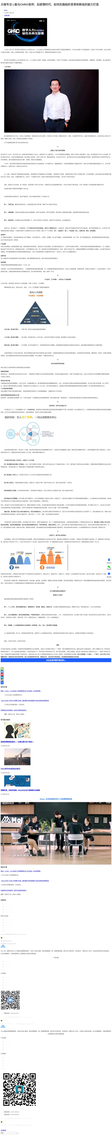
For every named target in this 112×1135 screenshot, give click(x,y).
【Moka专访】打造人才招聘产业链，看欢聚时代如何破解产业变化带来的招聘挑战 (25, 700)
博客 (6, 988)
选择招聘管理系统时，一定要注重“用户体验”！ (17, 742)
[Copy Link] (56, 680)
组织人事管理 (8, 927)
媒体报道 (7, 985)
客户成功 (7, 969)
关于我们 (7, 977)
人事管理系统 (8, 920)
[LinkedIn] (56, 677)
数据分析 (7, 966)
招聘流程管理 (8, 906)
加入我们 (7, 982)
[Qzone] (56, 671)
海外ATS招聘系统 (9, 912)
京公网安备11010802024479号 (8, 943)
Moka (5, 10)
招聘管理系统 (8, 904)
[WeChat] (56, 668)
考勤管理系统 (8, 930)
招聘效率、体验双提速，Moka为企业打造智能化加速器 (20, 790)
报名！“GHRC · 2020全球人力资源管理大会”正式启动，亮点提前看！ (21, 691)
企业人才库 (8, 964)
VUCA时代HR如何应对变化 (10, 769)
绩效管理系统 (8, 922)
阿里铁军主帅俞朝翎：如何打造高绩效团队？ (14, 710)
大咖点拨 (6, 15)
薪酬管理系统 (8, 925)
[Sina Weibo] (56, 674)
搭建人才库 (8, 909)
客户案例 (7, 980)
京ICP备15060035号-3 (6, 941)
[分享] (56, 682)
